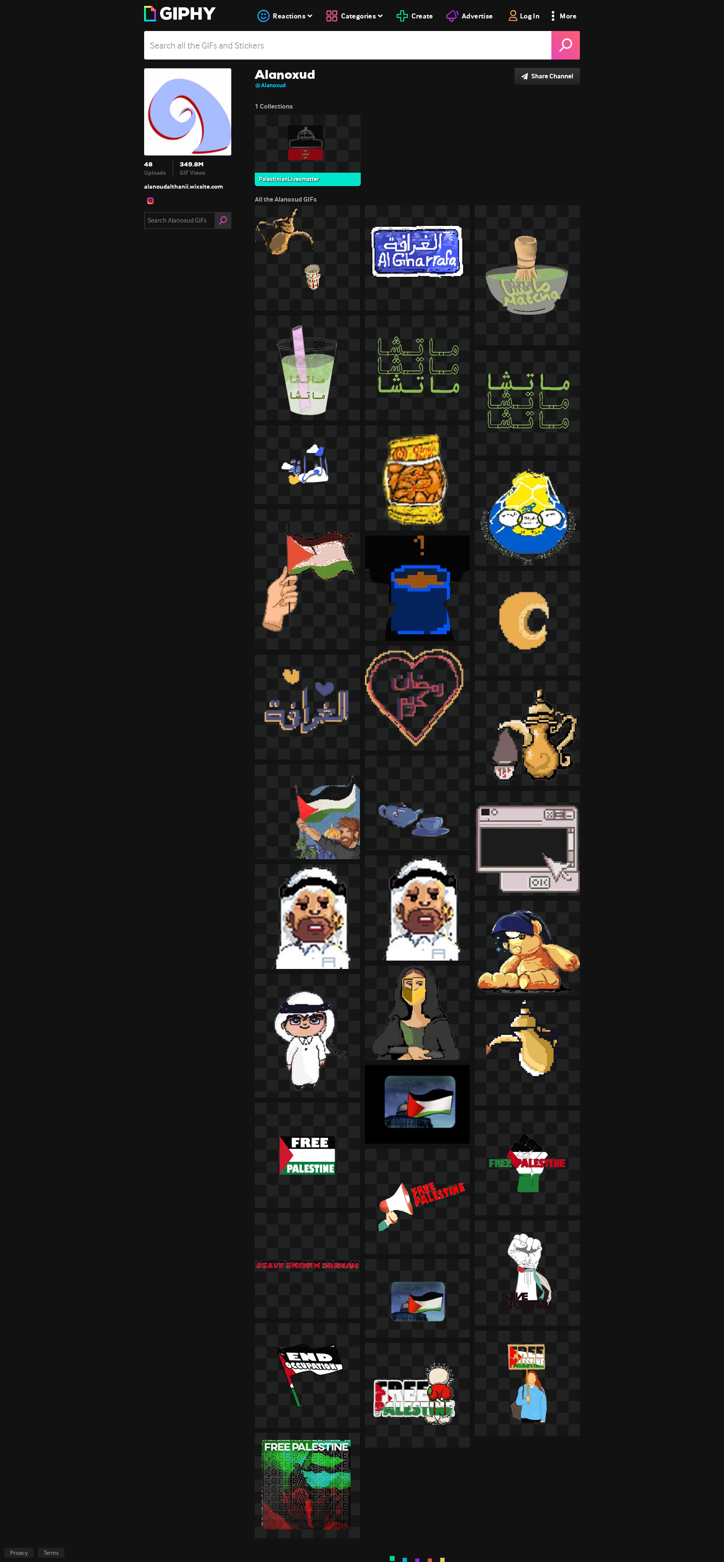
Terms (51, 1552)
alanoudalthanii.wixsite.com (183, 186)
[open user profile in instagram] (150, 200)
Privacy (19, 1552)
